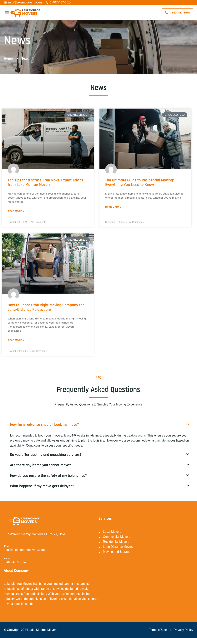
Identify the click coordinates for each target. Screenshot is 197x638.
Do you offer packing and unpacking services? (45, 454)
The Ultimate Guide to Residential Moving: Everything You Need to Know (139, 182)
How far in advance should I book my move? (44, 424)
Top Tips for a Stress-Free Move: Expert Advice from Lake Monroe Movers (45, 182)
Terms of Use (158, 629)
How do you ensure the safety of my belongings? (48, 475)
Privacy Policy (183, 629)
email (6, 546)
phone (7, 558)
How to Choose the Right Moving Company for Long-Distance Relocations (46, 307)
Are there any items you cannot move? (40, 465)
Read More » (16, 211)
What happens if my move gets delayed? (42, 486)
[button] (7, 12)
